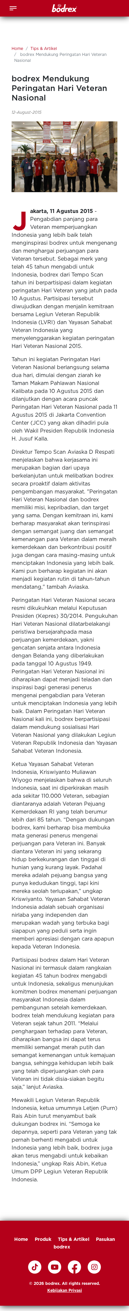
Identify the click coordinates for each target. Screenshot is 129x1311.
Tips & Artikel (43, 48)
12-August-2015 (26, 112)
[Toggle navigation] (13, 8)
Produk (43, 1239)
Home (17, 48)
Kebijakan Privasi (64, 1290)
